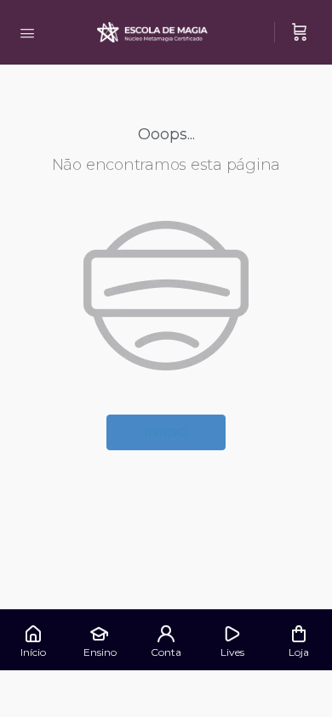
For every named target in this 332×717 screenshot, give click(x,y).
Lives (232, 652)
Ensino (100, 652)
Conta (166, 652)
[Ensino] (99, 634)
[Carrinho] (300, 32)
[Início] (33, 634)
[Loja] (299, 634)
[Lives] (232, 634)
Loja (299, 652)
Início (166, 432)
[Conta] (166, 634)
